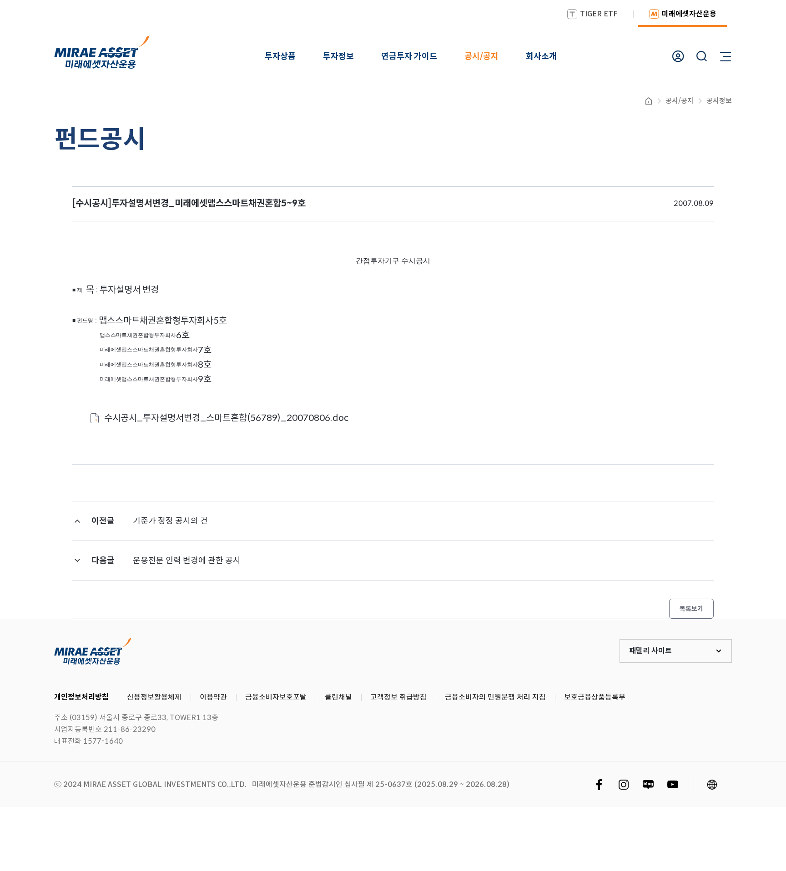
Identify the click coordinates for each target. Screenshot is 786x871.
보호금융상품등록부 (594, 697)
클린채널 (338, 697)
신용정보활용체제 (154, 697)
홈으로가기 (649, 101)
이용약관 (213, 697)
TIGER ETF (599, 14)
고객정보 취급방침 (398, 697)
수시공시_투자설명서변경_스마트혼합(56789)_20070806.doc (226, 418)
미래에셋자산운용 (689, 14)
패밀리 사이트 (650, 651)
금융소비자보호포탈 (276, 697)
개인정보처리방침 (81, 697)
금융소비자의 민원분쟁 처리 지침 (495, 697)
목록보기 (691, 609)
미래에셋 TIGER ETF (92, 651)
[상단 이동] (740, 585)
